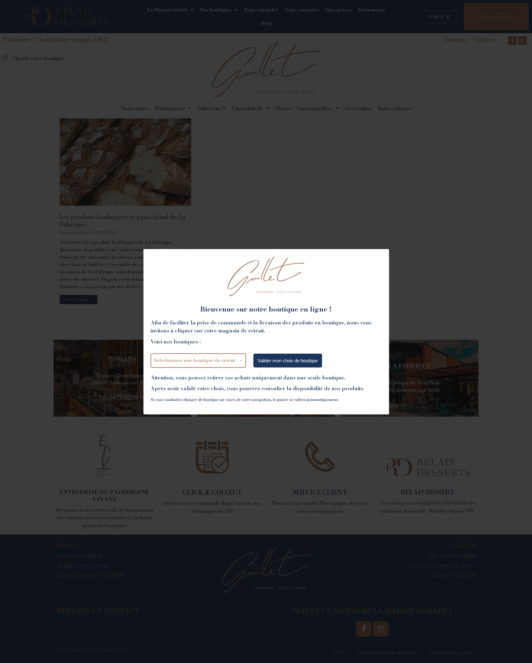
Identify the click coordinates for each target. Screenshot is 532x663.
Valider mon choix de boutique (288, 360)
